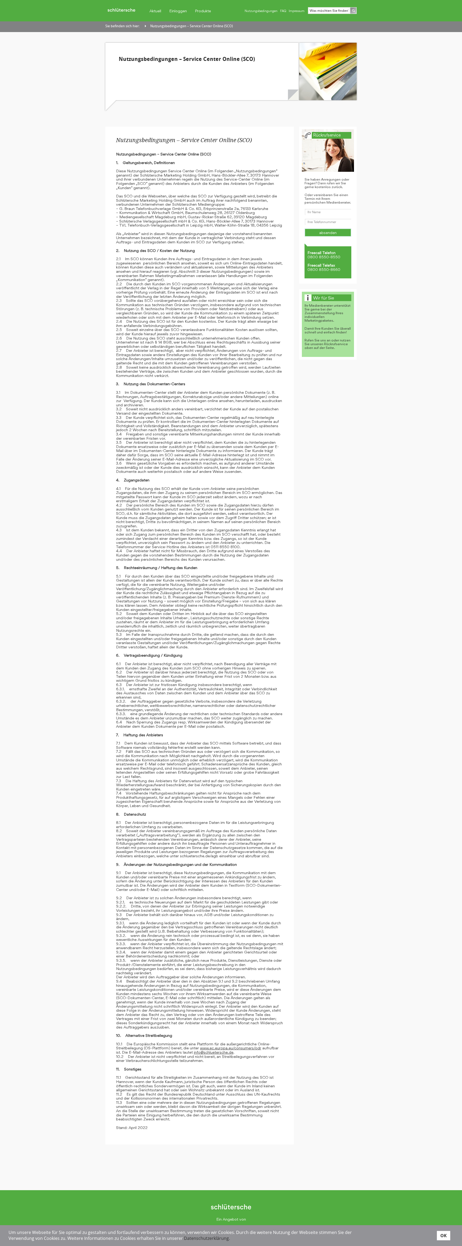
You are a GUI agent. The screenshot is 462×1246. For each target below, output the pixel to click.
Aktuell (155, 11)
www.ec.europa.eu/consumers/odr (230, 1048)
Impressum (297, 11)
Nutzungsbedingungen (261, 11)
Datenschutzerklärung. (207, 1238)
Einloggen (178, 11)
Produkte (203, 11)
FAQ (283, 11)
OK (443, 1236)
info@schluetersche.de (213, 1052)
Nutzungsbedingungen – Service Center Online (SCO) (191, 26)
